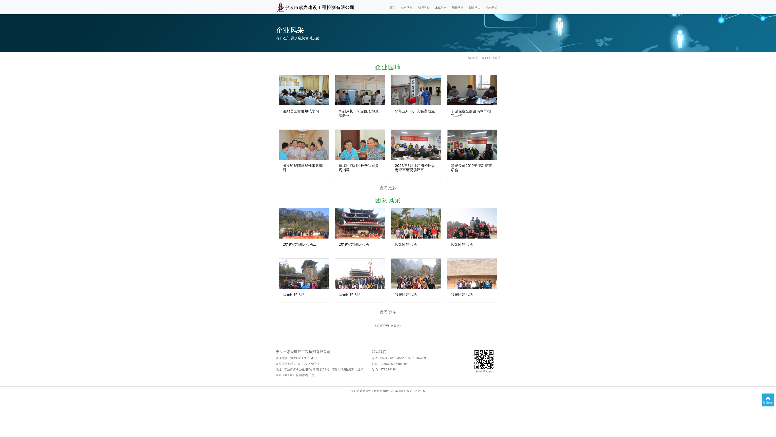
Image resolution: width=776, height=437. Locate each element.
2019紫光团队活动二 (299, 244)
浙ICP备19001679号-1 (304, 363)
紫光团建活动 (406, 244)
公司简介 (406, 7)
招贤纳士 (474, 7)
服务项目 (457, 7)
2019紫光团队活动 (354, 244)
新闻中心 (423, 7)
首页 (392, 7)
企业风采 (440, 7)
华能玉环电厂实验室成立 (415, 111)
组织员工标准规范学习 (301, 111)
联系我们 (491, 7)
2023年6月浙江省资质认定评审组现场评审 (415, 167)
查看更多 (388, 187)
